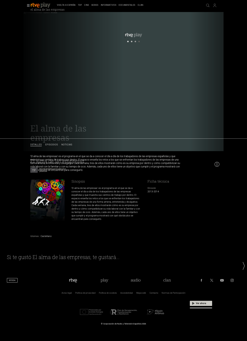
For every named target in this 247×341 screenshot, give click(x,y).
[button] (27, 5)
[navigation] (127, 5)
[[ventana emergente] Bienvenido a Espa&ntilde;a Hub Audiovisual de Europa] (155, 315)
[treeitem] (66, 5)
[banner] (43, 5)
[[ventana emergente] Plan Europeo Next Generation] (91, 315)
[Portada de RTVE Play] (41, 5)
